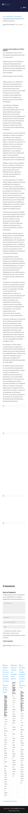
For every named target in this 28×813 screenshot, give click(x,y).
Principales (17, 16)
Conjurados (9, 53)
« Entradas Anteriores (10, 801)
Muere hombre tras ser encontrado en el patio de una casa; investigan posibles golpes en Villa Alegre (5, 705)
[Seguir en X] (15, 1)
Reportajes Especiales (18, 55)
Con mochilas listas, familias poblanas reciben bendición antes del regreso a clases (22, 701)
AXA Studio (15, 808)
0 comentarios (8, 57)
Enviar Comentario (8, 641)
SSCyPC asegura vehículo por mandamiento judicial (14, 688)
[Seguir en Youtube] (19, 1)
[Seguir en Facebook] (9, 1)
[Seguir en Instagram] (12, 1)
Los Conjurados (8, 16)
